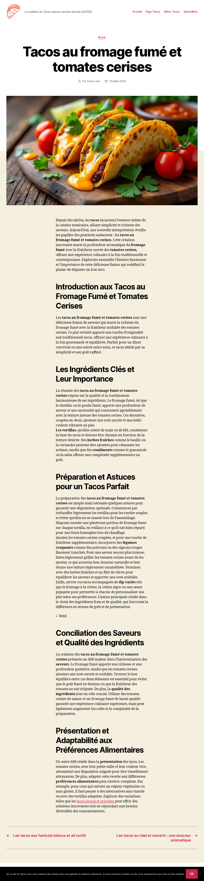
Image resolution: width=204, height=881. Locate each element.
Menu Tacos (172, 11)
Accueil (137, 11)
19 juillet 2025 (117, 81)
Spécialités (191, 11)
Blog (102, 37)
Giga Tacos (153, 11)
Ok (192, 873)
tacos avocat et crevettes (95, 801)
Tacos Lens (93, 81)
